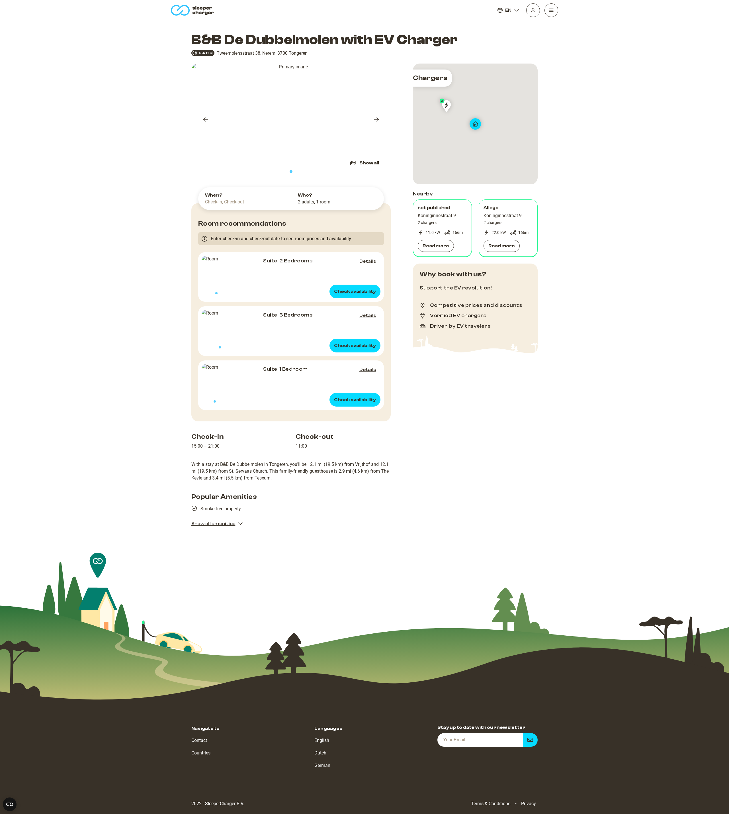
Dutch (320, 753)
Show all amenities (213, 523)
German (322, 765)
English (321, 740)
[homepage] (193, 10)
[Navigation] (551, 10)
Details (367, 261)
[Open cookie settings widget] (10, 804)
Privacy (528, 803)
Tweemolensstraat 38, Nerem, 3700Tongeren (262, 53)
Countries (200, 753)
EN (508, 10)
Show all (369, 163)
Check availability (355, 291)
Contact (199, 740)
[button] (442, 228)
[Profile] (533, 10)
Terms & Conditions (490, 803)
